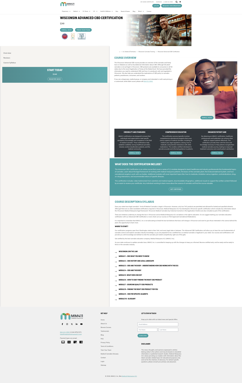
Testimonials (105, 331)
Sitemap (103, 365)
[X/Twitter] (71, 324)
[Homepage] (75, 4)
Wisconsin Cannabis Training (146, 51)
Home (103, 320)
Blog (134, 11)
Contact (149, 11)
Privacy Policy (105, 342)
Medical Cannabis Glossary (109, 354)
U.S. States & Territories (129, 51)
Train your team (83, 30)
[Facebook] (62, 324)
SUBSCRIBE (143, 335)
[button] (176, 252)
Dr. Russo (85, 11)
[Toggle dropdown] (96, 11)
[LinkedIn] (76, 324)
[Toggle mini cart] (180, 2)
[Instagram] (67, 324)
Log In (156, 6)
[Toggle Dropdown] (79, 11)
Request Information (172, 6)
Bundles (159, 2)
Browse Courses (106, 327)
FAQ (102, 339)
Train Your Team (106, 350)
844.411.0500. (148, 81)
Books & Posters (125, 11)
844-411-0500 (65, 332)
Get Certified (175, 189)
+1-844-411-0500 (168, 2)
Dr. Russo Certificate (147, 2)
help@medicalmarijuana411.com (71, 334)
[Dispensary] (70, 11)
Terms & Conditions (107, 346)
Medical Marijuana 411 (129, 376)
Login (102, 361)
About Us (104, 323)
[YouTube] (81, 324)
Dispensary (65, 11)
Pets (117, 11)
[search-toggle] (176, 2)
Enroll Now (67, 30)
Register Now (55, 79)
